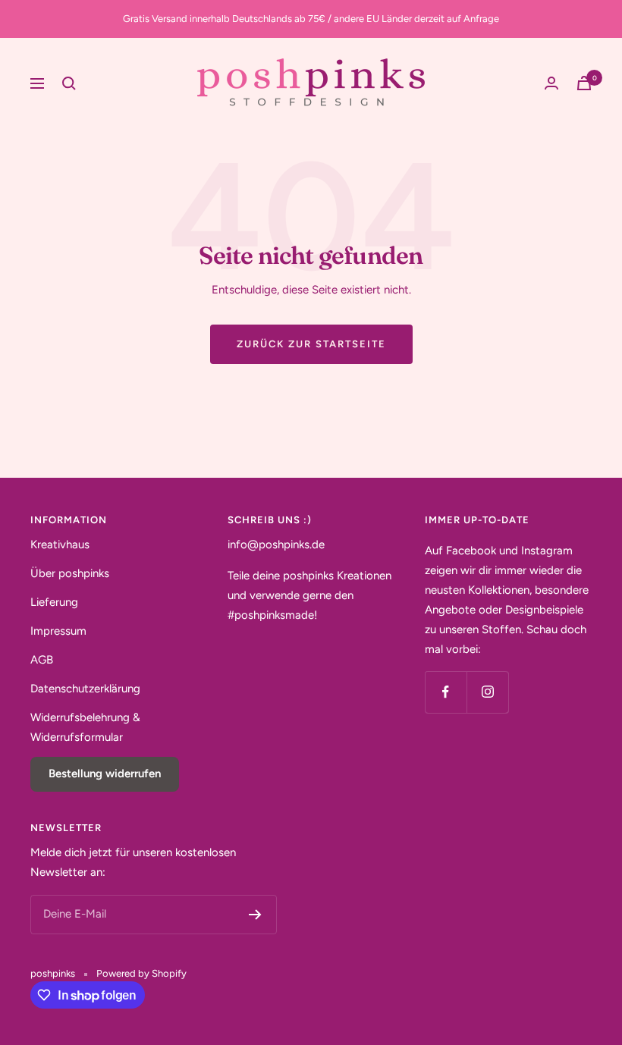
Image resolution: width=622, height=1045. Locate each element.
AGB (41, 660)
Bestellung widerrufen (105, 773)
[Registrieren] (255, 914)
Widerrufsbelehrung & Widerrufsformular (85, 727)
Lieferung (54, 602)
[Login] (551, 83)
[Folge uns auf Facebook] (445, 692)
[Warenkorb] (584, 83)
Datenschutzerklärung (85, 688)
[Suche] (69, 83)
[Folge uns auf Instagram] (487, 692)
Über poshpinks (69, 573)
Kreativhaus (60, 544)
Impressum (58, 631)
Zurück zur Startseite (311, 344)
